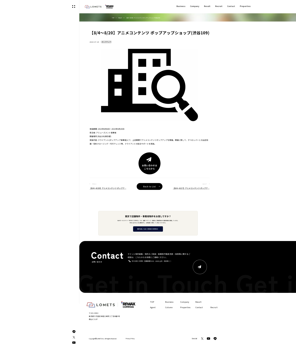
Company (184, 301)
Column (169, 307)
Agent (153, 307)
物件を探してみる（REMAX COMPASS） (148, 229)
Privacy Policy (130, 338)
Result (120, 18)
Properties (185, 307)
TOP (113, 18)
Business (169, 301)
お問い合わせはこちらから (149, 167)
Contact (199, 307)
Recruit (214, 307)
